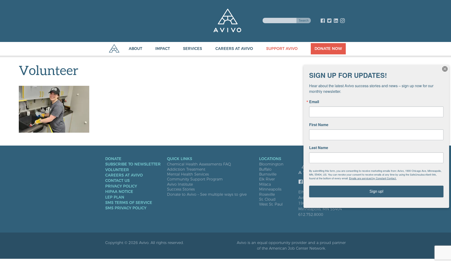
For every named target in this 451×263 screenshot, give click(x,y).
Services (192, 48)
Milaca (265, 184)
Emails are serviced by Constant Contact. (373, 178)
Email (314, 102)
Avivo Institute (180, 184)
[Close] (445, 69)
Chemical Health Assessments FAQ (199, 164)
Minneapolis (270, 189)
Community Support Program (195, 179)
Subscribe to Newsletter (133, 164)
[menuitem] (130, 48)
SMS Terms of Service (128, 203)
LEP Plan (114, 197)
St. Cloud (267, 199)
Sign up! (376, 191)
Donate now (328, 48)
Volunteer (117, 170)
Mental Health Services (188, 174)
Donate (113, 159)
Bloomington (271, 164)
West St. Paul (271, 204)
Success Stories (181, 189)
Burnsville (267, 174)
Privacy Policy (121, 186)
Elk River (267, 179)
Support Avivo (282, 48)
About (135, 48)
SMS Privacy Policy (125, 208)
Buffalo (265, 169)
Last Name (318, 148)
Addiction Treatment (186, 169)
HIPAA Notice (119, 192)
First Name (318, 125)
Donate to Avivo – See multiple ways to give (207, 194)
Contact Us (117, 181)
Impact (162, 48)
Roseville (267, 194)
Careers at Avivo (234, 48)
